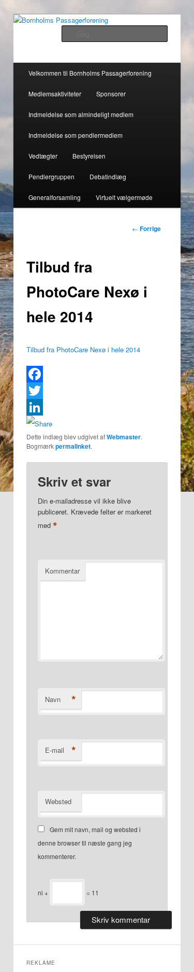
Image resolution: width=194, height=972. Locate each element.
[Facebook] (97, 374)
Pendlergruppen (51, 176)
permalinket (73, 446)
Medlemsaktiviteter (54, 93)
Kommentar (62, 571)
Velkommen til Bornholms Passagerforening (90, 72)
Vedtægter (42, 155)
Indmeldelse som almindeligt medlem (80, 114)
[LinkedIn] (97, 407)
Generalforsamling (54, 197)
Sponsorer (111, 93)
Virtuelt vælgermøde (124, 197)
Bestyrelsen (89, 155)
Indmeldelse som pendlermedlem (75, 135)
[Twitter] (97, 390)
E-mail (60, 750)
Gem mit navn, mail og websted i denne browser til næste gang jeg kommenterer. (89, 843)
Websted (58, 801)
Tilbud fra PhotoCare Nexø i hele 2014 (83, 349)
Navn (60, 699)
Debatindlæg (107, 176)
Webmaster (124, 436)
